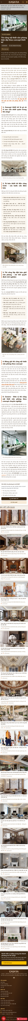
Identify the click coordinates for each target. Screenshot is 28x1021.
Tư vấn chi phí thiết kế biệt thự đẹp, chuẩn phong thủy (13, 575)
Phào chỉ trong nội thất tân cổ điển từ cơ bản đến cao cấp (14, 870)
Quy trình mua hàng (5, 1005)
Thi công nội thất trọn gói (6, 993)
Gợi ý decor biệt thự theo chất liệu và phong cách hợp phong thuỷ (13, 527)
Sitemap (7, 1019)
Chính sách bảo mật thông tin (7, 1000)
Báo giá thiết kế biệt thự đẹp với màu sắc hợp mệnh (12, 551)
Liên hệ (2, 987)
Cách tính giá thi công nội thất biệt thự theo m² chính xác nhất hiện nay (14, 796)
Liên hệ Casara (8, 963)
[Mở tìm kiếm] (23, 2)
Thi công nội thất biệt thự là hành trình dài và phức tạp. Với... (14, 750)
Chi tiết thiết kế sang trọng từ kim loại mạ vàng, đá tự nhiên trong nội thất (13, 649)
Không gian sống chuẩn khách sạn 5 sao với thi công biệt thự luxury (14, 723)
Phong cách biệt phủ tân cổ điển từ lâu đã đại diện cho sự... (13, 676)
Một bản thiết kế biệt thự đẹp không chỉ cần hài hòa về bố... (13, 553)
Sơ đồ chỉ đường (4, 984)
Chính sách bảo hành (5, 1002)
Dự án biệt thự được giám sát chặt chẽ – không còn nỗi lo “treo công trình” (14, 748)
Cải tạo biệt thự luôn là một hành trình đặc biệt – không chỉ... (14, 824)
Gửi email (14, 502)
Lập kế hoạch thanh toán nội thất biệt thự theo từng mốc (14, 772)
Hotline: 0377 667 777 (7, 1010)
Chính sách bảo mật (14, 1019)
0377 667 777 (14, 498)
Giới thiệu (3, 982)
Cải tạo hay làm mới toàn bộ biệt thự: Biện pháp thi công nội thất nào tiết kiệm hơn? (13, 919)
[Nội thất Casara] (14, 978)
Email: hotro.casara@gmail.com (9, 1012)
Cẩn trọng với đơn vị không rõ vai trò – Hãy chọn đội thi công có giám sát (13, 599)
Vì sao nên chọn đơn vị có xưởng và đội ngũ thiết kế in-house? (13, 894)
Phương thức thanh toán (6, 985)
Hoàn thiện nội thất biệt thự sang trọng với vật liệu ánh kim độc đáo (13, 624)
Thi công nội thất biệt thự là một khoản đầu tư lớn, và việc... (13, 799)
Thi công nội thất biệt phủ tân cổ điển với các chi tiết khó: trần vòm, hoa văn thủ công (14, 673)
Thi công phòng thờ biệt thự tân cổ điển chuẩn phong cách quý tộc (13, 846)
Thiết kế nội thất (4, 991)
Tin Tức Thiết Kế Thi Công (15, 5)
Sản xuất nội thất (4, 994)
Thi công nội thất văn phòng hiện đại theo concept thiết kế (14, 39)
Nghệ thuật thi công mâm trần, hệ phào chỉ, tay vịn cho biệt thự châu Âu (13, 698)
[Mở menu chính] (1, 2)
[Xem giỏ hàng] (26, 2)
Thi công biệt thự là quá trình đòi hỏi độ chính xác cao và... (13, 602)
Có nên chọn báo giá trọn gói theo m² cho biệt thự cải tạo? (13, 821)
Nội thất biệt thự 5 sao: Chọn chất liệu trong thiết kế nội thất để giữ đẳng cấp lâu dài (13, 944)
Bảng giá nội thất (4, 996)
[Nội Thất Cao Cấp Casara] (14, 2)
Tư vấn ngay (22, 1019)
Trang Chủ (4, 5)
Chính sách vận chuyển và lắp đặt (8, 1003)
